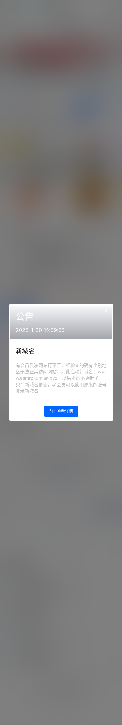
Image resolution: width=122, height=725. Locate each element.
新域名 (25, 351)
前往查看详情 (61, 411)
